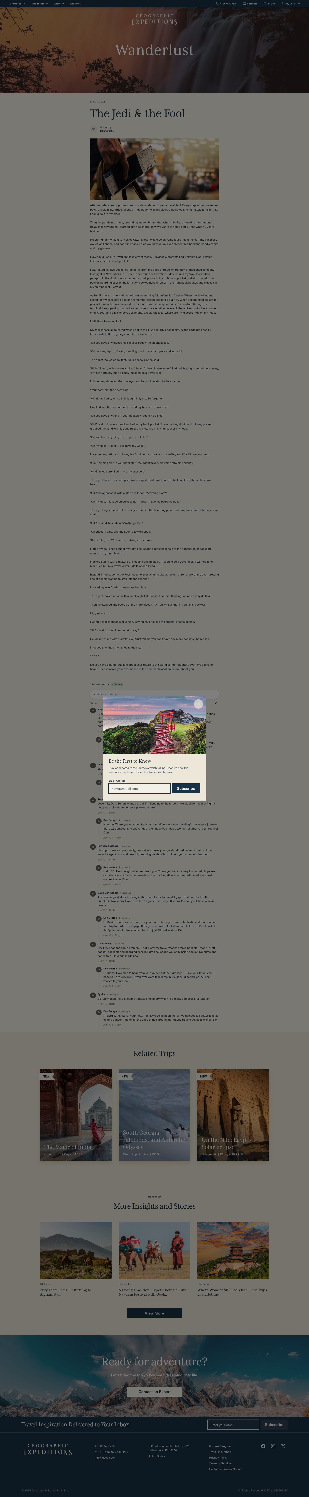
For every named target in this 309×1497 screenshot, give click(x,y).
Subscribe (186, 788)
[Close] (198, 704)
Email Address (117, 780)
